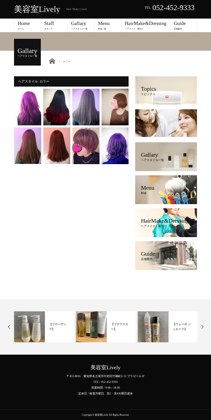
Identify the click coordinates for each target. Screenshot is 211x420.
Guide (180, 25)
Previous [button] (9, 327)
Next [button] (202, 327)
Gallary (79, 25)
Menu (104, 25)
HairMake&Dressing (145, 25)
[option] (44, 326)
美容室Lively (37, 9)
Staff (49, 25)
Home (24, 25)
